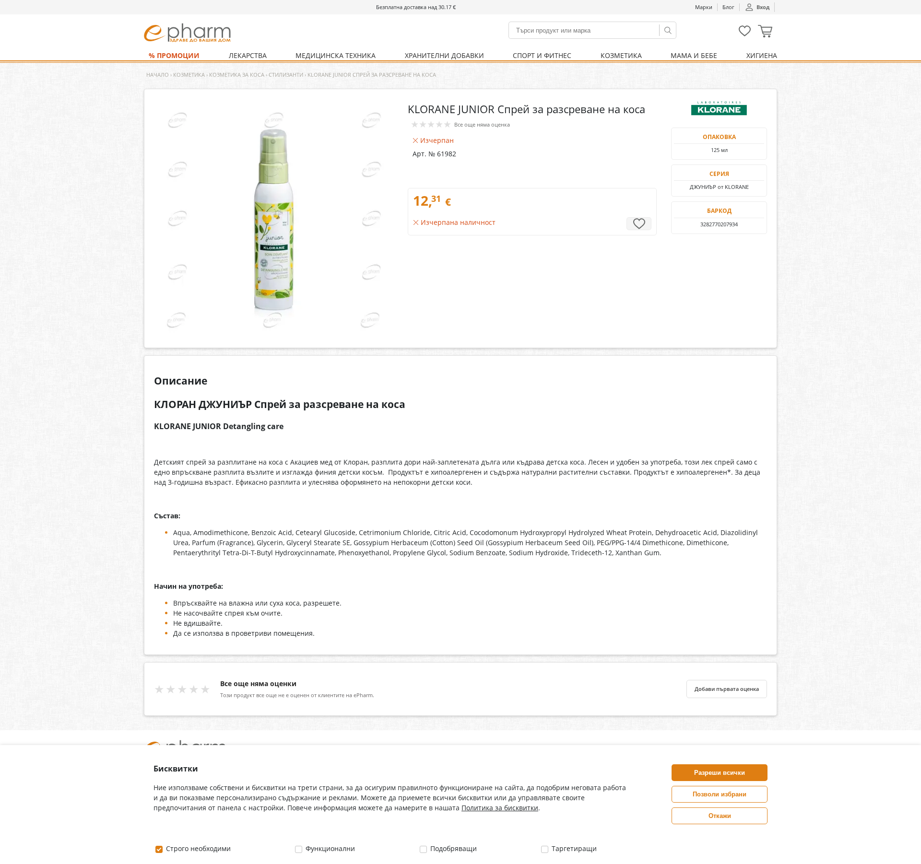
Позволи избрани (719, 794)
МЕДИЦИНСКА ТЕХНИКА (335, 55)
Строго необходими (197, 848)
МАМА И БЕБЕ (694, 55)
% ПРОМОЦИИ (174, 55)
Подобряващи (452, 848)
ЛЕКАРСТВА (248, 55)
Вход (762, 7)
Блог (728, 7)
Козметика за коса (236, 74)
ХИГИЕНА (761, 55)
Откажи (719, 815)
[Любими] (745, 34)
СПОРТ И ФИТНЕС (542, 55)
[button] (765, 32)
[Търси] (667, 30)
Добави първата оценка (727, 689)
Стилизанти (286, 74)
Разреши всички (719, 772)
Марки (703, 7)
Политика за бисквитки (499, 807)
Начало (157, 74)
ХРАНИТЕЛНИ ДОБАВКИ (444, 55)
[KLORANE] (719, 108)
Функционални (329, 848)
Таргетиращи (573, 848)
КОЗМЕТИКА (621, 55)
